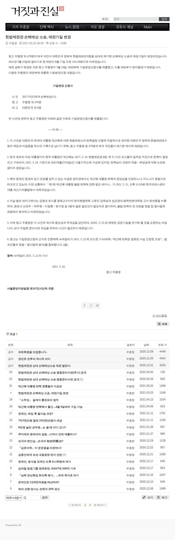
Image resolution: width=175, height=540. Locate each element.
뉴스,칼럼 (72, 27)
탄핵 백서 (47, 27)
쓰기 (150, 497)
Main (148, 27)
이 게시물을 (160, 315)
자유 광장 (98, 27)
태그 (164, 497)
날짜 (146, 345)
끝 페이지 (99, 505)
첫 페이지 (76, 505)
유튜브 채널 (124, 27)
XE (19, 525)
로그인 (105, 19)
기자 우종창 (20, 27)
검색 (45, 497)
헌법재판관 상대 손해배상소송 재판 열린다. (44, 366)
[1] (81, 379)
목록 (164, 324)
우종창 (13, 43)
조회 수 (162, 345)
